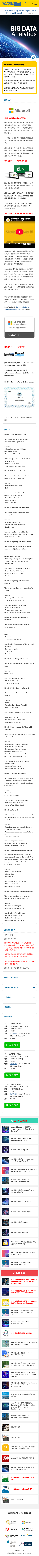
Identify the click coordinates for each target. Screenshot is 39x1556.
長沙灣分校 (13, 1034)
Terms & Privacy (19, 1550)
